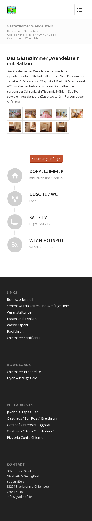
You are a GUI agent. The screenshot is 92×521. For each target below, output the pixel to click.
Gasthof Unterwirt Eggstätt (29, 424)
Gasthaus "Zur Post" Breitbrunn (32, 418)
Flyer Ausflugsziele (22, 378)
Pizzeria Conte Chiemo (25, 437)
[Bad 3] (46, 127)
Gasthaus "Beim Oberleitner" (30, 431)
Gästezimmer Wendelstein (30, 26)
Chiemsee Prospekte (24, 371)
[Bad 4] (61, 127)
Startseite (30, 31)
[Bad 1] (14, 127)
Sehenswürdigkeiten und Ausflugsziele (38, 305)
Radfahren (15, 331)
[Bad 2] (30, 127)
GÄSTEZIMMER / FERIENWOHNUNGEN (30, 34)
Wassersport (17, 325)
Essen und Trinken (22, 318)
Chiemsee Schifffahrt (23, 337)
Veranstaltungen (20, 312)
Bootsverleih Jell (20, 299)
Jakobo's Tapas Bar (22, 411)
